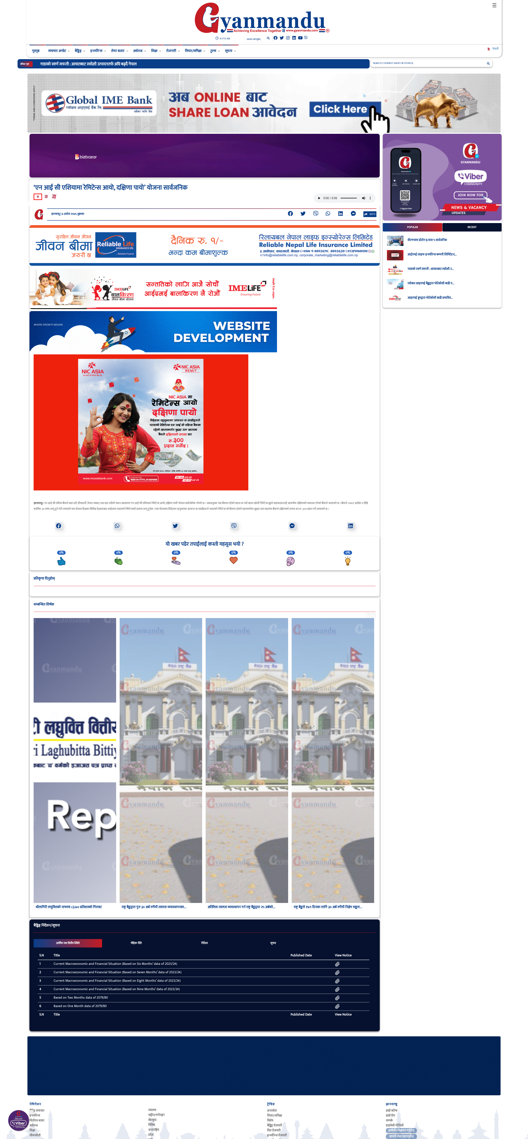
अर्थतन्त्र (137, 51)
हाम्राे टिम (390, 1115)
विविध (151, 1124)
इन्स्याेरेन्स (34, 1115)
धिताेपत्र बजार (36, 1120)
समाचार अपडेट (57, 51)
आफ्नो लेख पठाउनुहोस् (401, 1136)
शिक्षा (154, 51)
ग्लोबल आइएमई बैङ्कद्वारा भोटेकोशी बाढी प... (431, 283)
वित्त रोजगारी (274, 1130)
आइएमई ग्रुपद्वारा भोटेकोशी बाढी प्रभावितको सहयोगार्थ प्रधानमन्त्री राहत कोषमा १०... (98, 64)
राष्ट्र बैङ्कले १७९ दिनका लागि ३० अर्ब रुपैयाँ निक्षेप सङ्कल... (328, 907)
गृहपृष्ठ (35, 51)
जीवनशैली (35, 1135)
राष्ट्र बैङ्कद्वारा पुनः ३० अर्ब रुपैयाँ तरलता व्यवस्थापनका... (154, 907)
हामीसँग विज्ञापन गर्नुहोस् (401, 1130)
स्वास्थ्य (152, 1110)
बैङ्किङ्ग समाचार (36, 1110)
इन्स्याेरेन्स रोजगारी (277, 1135)
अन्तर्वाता (272, 1110)
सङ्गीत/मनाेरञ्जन (156, 1115)
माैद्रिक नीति (136, 943)
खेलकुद (152, 1120)
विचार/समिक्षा (193, 51)
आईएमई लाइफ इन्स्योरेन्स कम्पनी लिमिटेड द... (432, 255)
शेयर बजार (117, 51)
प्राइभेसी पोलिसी (395, 1125)
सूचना (228, 51)
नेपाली (495, 48)
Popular (412, 227)
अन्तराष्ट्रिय (153, 1129)
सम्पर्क (389, 1120)
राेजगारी (171, 51)
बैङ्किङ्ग (78, 51)
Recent (472, 227)
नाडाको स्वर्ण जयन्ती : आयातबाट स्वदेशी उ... (431, 269)
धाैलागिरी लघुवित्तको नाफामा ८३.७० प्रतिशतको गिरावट (69, 907)
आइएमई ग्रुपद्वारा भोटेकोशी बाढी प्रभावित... (430, 298)
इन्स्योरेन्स (96, 51)
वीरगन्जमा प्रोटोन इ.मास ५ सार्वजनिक (427, 240)
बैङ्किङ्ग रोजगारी (274, 1125)
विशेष (270, 1120)
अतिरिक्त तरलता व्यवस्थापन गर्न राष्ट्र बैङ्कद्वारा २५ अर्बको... (241, 907)
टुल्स (213, 51)
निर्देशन (204, 943)
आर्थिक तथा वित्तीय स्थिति (68, 943)
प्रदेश (151, 1134)
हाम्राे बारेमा (391, 1110)
